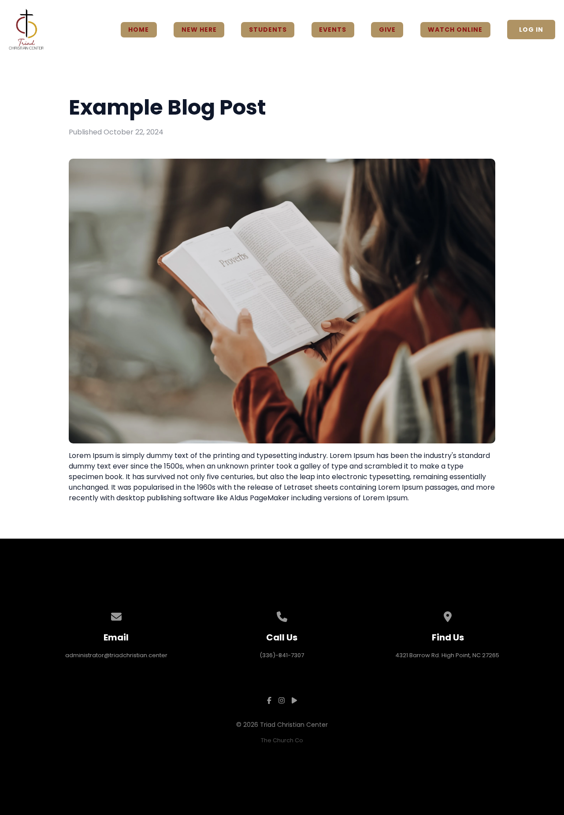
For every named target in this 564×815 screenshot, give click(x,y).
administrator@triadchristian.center (116, 655)
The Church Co (282, 740)
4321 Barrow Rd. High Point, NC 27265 (448, 655)
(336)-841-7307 (282, 655)
